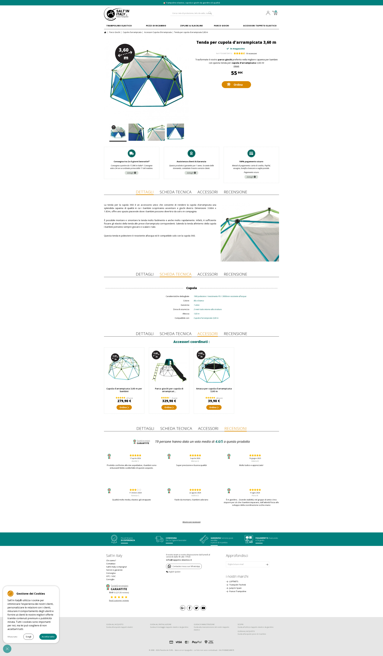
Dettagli (145, 192)
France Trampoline (237, 591)
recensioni (251, 53)
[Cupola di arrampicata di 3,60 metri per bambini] (124, 368)
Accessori (207, 192)
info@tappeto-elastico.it (179, 559)
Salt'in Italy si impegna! (116, 566)
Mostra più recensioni (191, 522)
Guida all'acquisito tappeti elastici (119, 627)
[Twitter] (196, 608)
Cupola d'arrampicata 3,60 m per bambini (124, 390)
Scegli (28, 636)
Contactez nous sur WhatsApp (186, 566)
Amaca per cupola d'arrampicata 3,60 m (214, 390)
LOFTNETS (233, 581)
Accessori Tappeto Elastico (260, 25)
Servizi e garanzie (114, 570)
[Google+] (182, 608)
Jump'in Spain (235, 588)
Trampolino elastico (119, 25)
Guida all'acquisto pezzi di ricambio (252, 634)
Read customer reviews (119, 600)
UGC (114, 576)
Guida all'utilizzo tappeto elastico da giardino (255, 627)
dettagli (130, 172)
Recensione (235, 192)
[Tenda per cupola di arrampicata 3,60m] (146, 78)
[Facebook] (189, 608)
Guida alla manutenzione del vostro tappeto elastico (211, 628)
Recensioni (235, 428)
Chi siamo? (111, 560)
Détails (236, 66)
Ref (217, 53)
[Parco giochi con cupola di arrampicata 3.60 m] (169, 368)
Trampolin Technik (237, 584)
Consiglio (110, 579)
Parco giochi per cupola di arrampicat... (169, 390)
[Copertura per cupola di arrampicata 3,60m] (214, 368)
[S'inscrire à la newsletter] (267, 564)
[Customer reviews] (119, 587)
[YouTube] (203, 608)
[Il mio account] (269, 13)
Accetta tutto (48, 636)
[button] (7, 649)
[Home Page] (105, 32)
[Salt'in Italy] (124, 14)
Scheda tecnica (176, 192)
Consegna (110, 573)
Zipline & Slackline (191, 25)
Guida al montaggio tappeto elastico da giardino (169, 627)
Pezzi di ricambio (156, 25)
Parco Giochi (221, 25)
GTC (108, 576)
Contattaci (110, 563)
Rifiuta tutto (12, 636)
